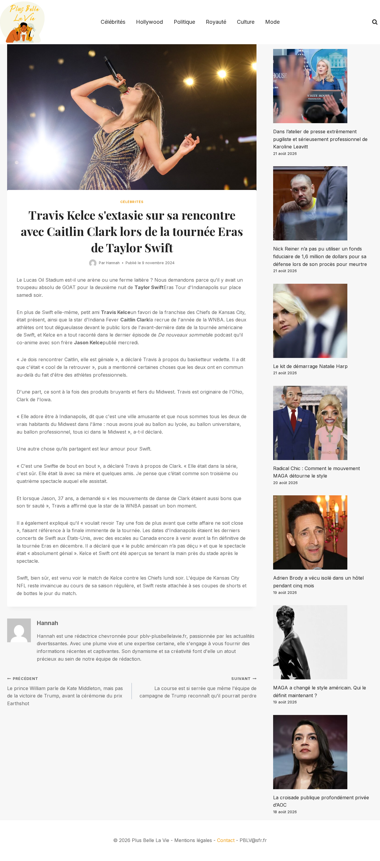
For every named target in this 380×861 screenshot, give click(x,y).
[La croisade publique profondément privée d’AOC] (323, 752)
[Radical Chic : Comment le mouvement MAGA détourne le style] (323, 423)
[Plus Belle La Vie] (22, 22)
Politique (184, 22)
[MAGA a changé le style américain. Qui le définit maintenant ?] (323, 642)
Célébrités (113, 22)
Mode (272, 22)
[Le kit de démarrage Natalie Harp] (323, 321)
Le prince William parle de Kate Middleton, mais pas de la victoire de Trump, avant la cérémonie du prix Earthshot (65, 691)
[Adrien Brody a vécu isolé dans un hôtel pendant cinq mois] (323, 532)
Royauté (216, 22)
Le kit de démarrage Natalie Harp (310, 366)
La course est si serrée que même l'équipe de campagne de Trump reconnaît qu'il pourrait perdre (198, 687)
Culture (245, 22)
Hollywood (149, 22)
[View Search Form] (375, 22)
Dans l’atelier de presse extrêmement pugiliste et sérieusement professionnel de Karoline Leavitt (320, 139)
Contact (226, 840)
